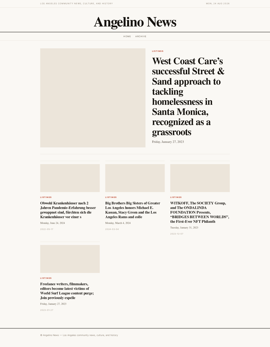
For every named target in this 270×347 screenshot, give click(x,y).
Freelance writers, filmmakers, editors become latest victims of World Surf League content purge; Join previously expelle (67, 290)
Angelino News (135, 21)
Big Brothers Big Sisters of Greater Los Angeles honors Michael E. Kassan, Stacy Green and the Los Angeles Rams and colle (132, 209)
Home (127, 36)
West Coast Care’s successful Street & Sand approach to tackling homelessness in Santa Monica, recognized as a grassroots (188, 95)
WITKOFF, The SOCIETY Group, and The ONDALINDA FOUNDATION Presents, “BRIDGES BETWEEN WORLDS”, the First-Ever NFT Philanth (199, 212)
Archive (140, 36)
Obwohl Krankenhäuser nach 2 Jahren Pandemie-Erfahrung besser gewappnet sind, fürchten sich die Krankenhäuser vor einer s (68, 209)
